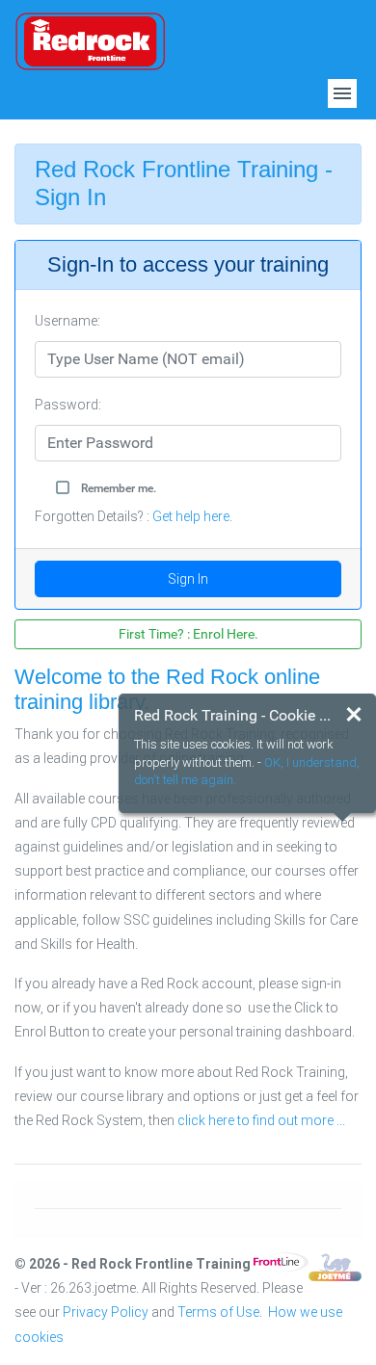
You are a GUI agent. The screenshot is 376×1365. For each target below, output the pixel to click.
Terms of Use (218, 1312)
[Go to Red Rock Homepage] (90, 39)
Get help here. (192, 516)
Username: (67, 320)
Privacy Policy (105, 1312)
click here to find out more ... (261, 1120)
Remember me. (118, 488)
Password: (68, 404)
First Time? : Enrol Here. (188, 634)
